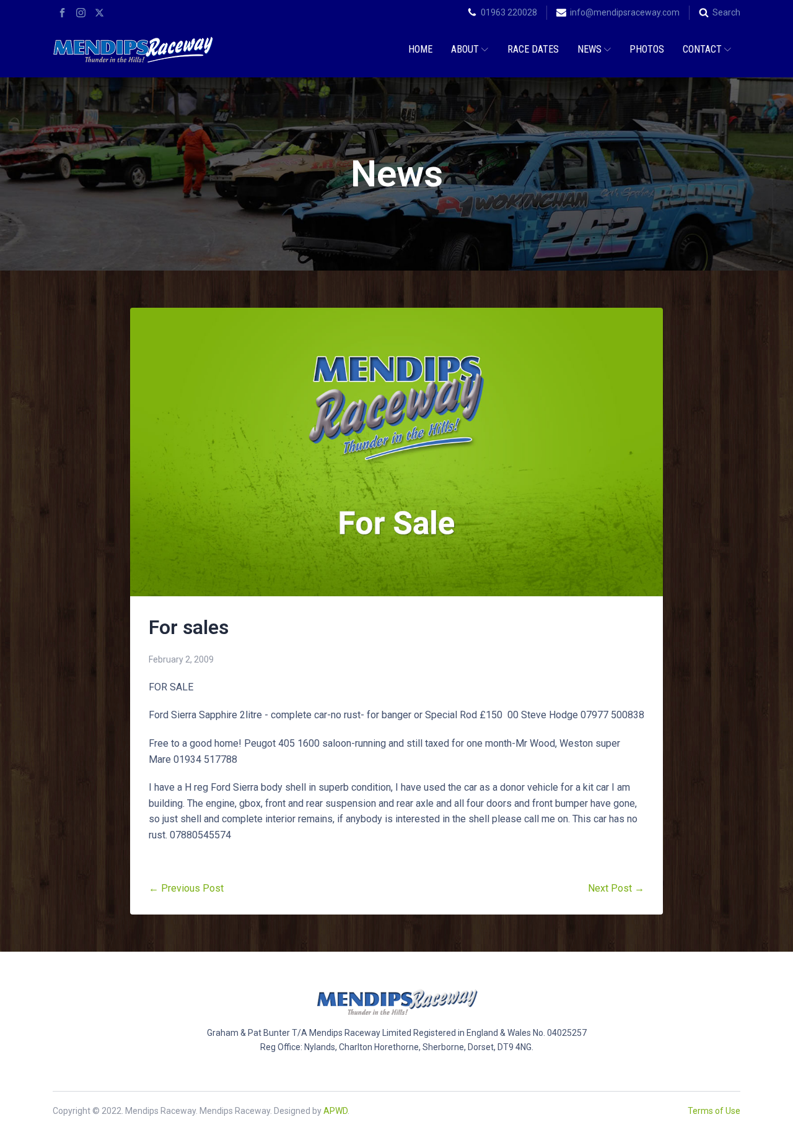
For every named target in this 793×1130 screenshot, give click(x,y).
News (589, 49)
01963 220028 (509, 12)
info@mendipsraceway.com (625, 12)
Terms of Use (714, 1111)
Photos (646, 49)
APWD (335, 1111)
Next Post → (616, 888)
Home (420, 49)
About (465, 49)
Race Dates (533, 49)
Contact (702, 49)
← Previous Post (186, 888)
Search (726, 12)
